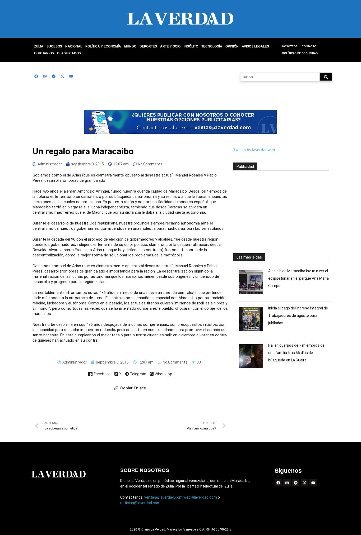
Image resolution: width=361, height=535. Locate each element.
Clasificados (69, 53)
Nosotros (290, 46)
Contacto (309, 46)
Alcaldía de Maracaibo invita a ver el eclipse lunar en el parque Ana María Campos (298, 278)
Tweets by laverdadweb (254, 149)
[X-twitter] (62, 76)
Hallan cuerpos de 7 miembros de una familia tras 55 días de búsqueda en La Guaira (296, 352)
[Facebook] (36, 76)
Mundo (130, 46)
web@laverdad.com (200, 497)
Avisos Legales (255, 46)
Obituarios (44, 53)
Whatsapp (163, 374)
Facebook (101, 374)
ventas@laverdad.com (163, 497)
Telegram (137, 374)
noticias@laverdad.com (140, 503)
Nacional (73, 46)
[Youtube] (71, 76)
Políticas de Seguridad (300, 53)
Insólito (191, 46)
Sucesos (54, 46)
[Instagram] (45, 76)
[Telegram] (53, 76)
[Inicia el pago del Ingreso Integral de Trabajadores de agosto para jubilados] (253, 332)
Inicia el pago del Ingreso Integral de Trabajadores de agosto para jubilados (298, 315)
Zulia (38, 46)
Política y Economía (103, 46)
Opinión (232, 46)
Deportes (148, 46)
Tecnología (211, 46)
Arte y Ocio (170, 46)
